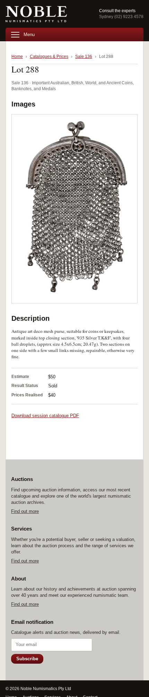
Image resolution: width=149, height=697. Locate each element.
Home (17, 56)
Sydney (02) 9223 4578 (121, 16)
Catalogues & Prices (49, 56)
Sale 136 (83, 56)
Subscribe (27, 658)
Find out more (25, 511)
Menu (29, 34)
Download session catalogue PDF (45, 415)
